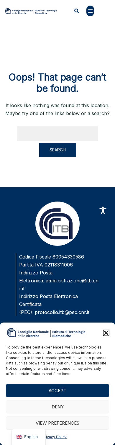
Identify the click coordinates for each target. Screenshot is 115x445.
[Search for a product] (76, 11)
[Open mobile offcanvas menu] (90, 11)
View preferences (57, 423)
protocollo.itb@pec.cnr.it (62, 312)
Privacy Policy (54, 437)
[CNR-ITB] (31, 11)
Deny (58, 407)
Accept (57, 390)
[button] (106, 333)
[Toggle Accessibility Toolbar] (103, 210)
